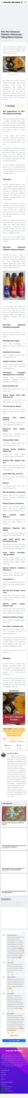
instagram (3, 1074)
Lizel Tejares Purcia (11, 935)
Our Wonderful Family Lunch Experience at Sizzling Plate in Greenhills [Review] (13, 869)
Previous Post (5, 1044)
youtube (3, 1079)
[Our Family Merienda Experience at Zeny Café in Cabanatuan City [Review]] (14, 836)
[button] (2, 2)
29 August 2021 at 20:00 (20, 990)
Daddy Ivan (4, 1084)
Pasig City (5, 740)
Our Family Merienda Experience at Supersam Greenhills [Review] (14, 891)
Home (2, 28)
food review (13, 738)
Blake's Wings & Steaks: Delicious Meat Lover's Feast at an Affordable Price (14, 732)
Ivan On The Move (12, 753)
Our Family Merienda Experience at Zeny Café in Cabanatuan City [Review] (14, 846)
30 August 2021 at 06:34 (20, 1032)
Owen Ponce (10, 962)
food (6, 28)
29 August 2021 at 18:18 (19, 974)
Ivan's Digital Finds (5, 1089)
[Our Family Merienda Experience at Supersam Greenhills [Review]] (14, 882)
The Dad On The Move (6, 1086)
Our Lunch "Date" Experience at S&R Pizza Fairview (13, 823)
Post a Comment (13, 1040)
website (5, 310)
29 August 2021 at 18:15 (19, 960)
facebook (3, 1072)
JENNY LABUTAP (11, 977)
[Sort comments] (24, 932)
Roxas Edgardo (10, 1013)
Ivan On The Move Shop (7, 1091)
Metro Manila (20, 738)
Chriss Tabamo (10, 993)
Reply (8, 960)
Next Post (23, 1044)
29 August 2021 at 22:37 (19, 1011)
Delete (12, 960)
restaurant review (13, 740)
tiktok (2, 1077)
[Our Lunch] (14, 813)
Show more (13, 1035)
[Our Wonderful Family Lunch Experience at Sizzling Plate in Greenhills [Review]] (14, 859)
